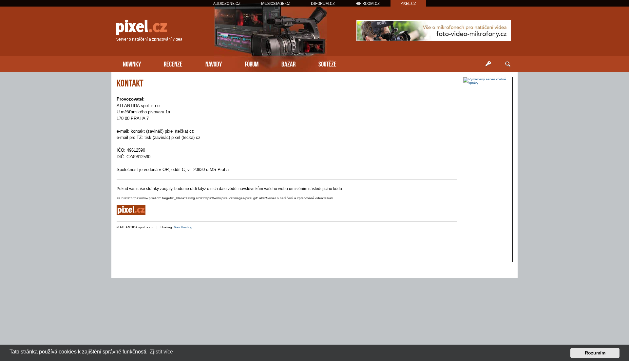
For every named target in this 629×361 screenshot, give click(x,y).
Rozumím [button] (595, 352)
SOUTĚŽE (327, 63)
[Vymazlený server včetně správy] (487, 81)
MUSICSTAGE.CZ (275, 3)
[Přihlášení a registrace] (488, 64)
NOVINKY (132, 63)
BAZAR (288, 63)
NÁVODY (213, 63)
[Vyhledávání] (508, 64)
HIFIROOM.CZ (367, 3)
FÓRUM (251, 63)
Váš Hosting (183, 227)
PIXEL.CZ (408, 3)
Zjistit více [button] (161, 351)
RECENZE (173, 63)
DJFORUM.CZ (323, 3)
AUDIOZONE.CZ (226, 3)
